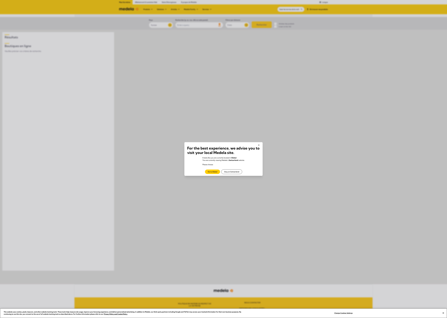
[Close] (443, 313)
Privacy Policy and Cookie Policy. (116, 314)
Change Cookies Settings (343, 313)
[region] (223, 313)
